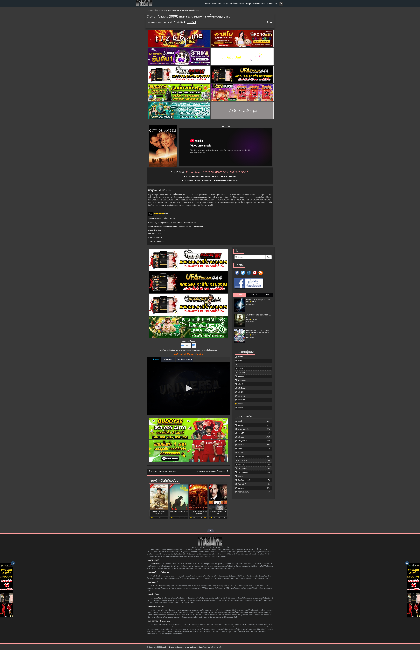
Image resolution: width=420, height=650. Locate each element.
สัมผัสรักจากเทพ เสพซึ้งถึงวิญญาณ (226, 180)
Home (149, 10)
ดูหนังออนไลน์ (207, 180)
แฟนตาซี (233, 177)
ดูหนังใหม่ (154, 564)
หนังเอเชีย (241, 400)
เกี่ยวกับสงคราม (243, 492)
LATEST (266, 295)
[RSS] (260, 273)
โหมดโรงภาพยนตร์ (184, 360)
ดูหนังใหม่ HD (242, 376)
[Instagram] (249, 273)
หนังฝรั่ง (216, 177)
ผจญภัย (240, 425)
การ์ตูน (248, 3)
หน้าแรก (207, 3)
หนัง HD (188, 177)
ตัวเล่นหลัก (154, 360)
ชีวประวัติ (241, 433)
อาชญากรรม (242, 441)
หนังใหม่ (214, 3)
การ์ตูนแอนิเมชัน (243, 429)
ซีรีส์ (219, 3)
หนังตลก (270, 3)
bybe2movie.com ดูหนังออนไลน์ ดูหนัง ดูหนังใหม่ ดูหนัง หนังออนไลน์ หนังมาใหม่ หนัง (191, 647)
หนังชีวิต (163, 10)
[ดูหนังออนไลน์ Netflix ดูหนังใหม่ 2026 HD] (144, 4)
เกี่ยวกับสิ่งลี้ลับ (243, 472)
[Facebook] (237, 273)
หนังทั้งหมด (234, 3)
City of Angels (188, 180)
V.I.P (276, 3)
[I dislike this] (194, 345)
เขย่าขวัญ (241, 488)
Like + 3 (187, 345)
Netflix (225, 3)
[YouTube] (255, 273)
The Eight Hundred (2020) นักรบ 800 (163, 471)
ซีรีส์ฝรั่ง (240, 368)
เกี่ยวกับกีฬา (242, 484)
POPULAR (253, 295)
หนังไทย (242, 3)
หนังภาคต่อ (256, 3)
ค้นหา (268, 257)
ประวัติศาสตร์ (242, 460)
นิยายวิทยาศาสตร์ (244, 480)
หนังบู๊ (263, 3)
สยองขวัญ (241, 464)
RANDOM (240, 295)
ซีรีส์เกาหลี (241, 372)
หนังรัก (225, 177)
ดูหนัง (198, 180)
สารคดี (240, 449)
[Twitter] (243, 273)
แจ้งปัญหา (168, 360)
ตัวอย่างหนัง (242, 380)
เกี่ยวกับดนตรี (242, 468)
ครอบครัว (241, 453)
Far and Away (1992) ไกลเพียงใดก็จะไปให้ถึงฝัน (211, 471)
